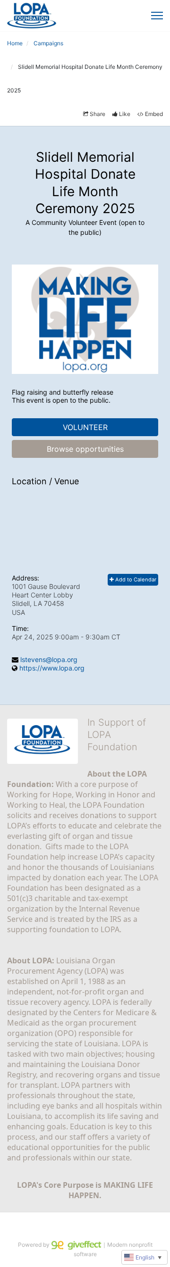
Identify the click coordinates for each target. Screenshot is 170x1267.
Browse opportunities (85, 449)
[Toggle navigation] (157, 15)
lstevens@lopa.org (48, 659)
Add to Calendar (135, 579)
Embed (154, 113)
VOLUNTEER (85, 427)
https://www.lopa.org (52, 668)
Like (124, 113)
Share (97, 113)
